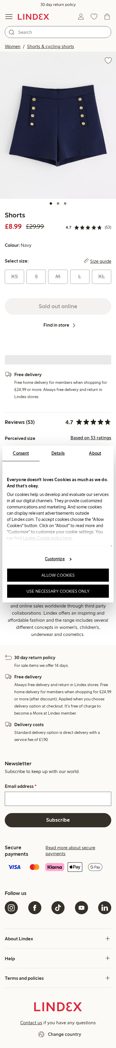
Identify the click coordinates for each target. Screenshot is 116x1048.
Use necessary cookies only (58, 591)
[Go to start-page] (33, 16)
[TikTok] (58, 907)
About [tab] (95, 453)
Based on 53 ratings (90, 437)
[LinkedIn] (104, 907)
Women (13, 46)
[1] (50, 203)
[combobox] (58, 32)
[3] (65, 203)
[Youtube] (81, 907)
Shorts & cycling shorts (50, 46)
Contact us (31, 1022)
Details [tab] (58, 453)
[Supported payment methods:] (58, 867)
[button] (58, 125)
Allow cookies (58, 575)
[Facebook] (34, 907)
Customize (55, 559)
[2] (58, 203)
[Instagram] (11, 907)
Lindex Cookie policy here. (48, 537)
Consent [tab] (21, 453)
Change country (64, 1034)
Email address (21, 786)
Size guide (100, 261)
